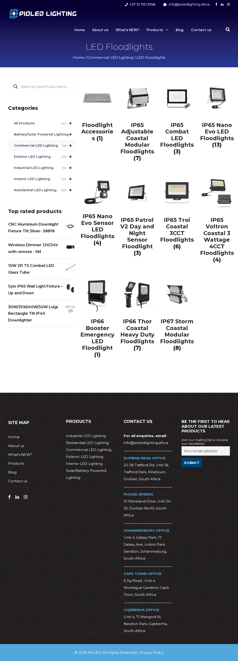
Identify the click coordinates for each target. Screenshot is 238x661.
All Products (43, 123)
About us (100, 29)
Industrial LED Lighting (43, 168)
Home (79, 29)
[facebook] (216, 4)
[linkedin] (222, 4)
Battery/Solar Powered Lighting (43, 134)
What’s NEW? (127, 29)
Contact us (201, 29)
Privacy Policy (152, 652)
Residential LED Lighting (43, 190)
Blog (180, 29)
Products (155, 29)
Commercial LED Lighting (110, 57)
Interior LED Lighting (43, 179)
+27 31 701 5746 (142, 4)
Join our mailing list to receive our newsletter (205, 441)
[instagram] (228, 4)
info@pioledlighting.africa (189, 4)
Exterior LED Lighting (43, 156)
